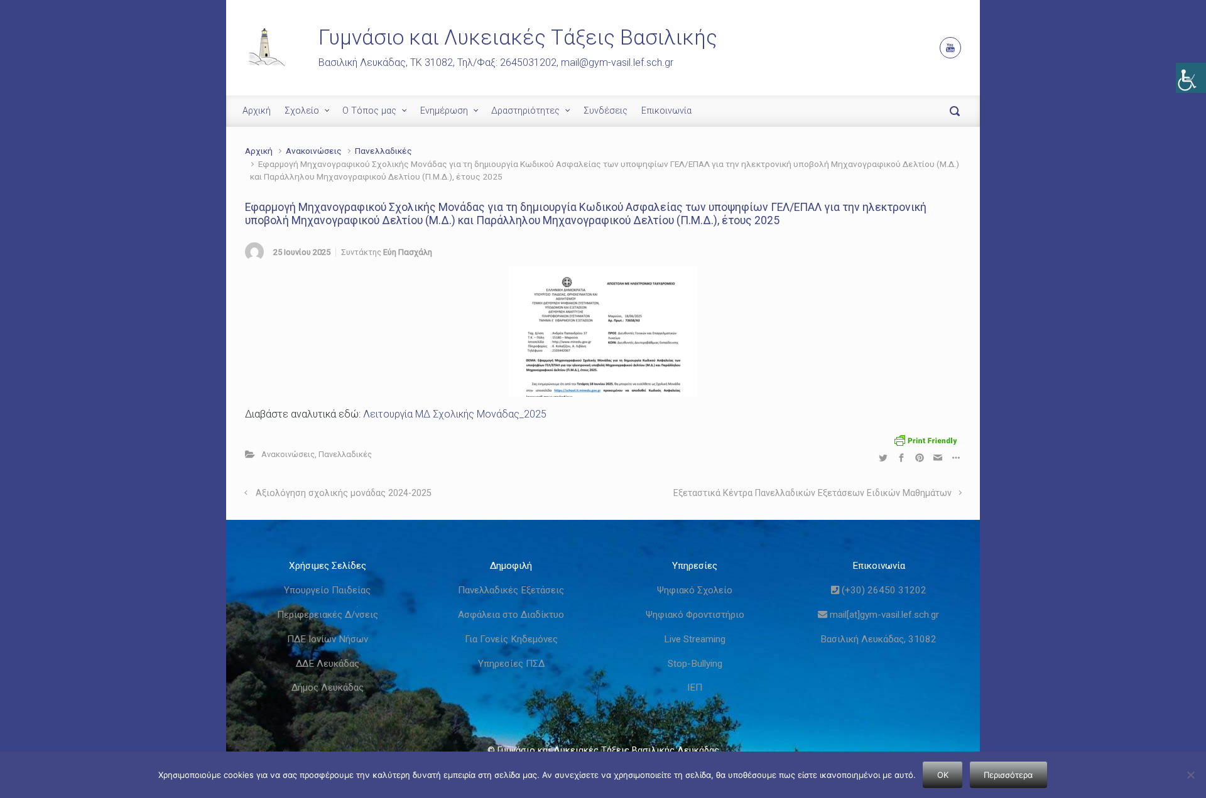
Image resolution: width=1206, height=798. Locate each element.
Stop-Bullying (695, 663)
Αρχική (256, 110)
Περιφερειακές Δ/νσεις (327, 614)
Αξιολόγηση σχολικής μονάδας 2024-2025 (344, 493)
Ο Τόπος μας (369, 110)
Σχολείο (302, 110)
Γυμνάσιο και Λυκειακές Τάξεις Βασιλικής (517, 37)
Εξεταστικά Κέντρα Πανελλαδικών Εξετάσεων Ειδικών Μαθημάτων (812, 493)
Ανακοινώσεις (314, 151)
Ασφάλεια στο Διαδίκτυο (511, 614)
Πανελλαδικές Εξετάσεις (511, 590)
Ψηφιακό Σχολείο (694, 590)
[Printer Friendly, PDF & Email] (926, 440)
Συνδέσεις (605, 110)
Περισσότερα (1008, 775)
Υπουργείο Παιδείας (327, 590)
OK (942, 775)
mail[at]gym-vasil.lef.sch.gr (883, 614)
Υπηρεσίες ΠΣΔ (511, 663)
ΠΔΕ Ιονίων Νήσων (327, 639)
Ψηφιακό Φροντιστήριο (695, 614)
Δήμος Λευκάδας (327, 687)
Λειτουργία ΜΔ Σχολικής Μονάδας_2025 (454, 414)
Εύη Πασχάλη (407, 252)
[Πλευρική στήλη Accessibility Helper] (1191, 78)
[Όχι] (1190, 774)
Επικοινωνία (666, 110)
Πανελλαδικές (383, 151)
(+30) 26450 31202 (882, 590)
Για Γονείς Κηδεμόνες (511, 639)
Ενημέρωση (444, 110)
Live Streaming (694, 639)
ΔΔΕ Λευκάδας (327, 663)
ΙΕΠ (694, 687)
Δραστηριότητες (525, 110)
